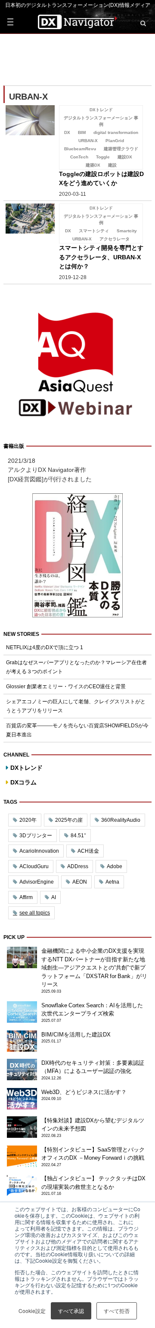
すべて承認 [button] (71, 1310)
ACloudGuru (34, 866)
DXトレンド (26, 768)
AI (53, 897)
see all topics (34, 912)
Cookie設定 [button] (32, 1310)
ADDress (77, 866)
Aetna (112, 881)
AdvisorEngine (36, 881)
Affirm (26, 897)
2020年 (28, 820)
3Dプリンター (35, 835)
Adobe (114, 866)
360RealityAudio (120, 820)
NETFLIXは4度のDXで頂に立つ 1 (44, 647)
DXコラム (23, 782)
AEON (79, 881)
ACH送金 (88, 851)
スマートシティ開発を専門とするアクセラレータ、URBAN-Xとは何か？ (101, 257)
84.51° (78, 835)
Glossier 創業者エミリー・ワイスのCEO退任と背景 (66, 686)
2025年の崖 (69, 820)
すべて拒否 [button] (117, 1310)
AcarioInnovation (39, 851)
